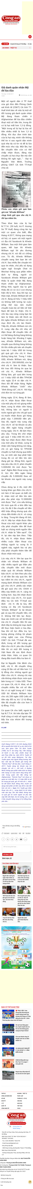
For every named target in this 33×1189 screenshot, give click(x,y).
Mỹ (20, 833)
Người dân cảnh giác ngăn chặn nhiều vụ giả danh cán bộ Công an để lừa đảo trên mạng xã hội (9, 879)
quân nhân (14, 833)
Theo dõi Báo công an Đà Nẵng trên (11, 826)
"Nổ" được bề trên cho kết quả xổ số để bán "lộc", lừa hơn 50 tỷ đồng (9, 898)
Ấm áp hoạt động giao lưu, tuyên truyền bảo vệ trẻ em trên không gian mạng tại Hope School (23, 1027)
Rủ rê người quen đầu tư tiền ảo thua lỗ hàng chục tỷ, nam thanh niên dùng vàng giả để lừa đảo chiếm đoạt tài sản (24, 900)
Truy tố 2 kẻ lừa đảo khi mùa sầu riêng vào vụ (8, 919)
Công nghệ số (5, 1108)
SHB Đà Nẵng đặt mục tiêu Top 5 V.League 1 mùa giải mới (22, 1062)
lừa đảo (28, 833)
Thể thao (19, 1105)
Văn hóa (19, 1100)
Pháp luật (20, 1096)
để (23, 833)
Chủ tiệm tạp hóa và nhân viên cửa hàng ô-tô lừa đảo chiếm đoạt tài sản (23, 878)
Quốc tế (3, 1105)
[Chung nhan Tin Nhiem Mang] (16, 1127)
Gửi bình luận (7, 854)
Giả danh (6, 833)
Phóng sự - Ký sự (22, 1098)
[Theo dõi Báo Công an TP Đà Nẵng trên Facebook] (16, 1123)
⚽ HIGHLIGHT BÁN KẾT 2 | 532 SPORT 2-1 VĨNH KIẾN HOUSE (23, 1050)
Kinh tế (3, 1100)
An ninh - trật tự (9, 48)
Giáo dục (19, 1103)
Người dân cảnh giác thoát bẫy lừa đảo (23, 919)
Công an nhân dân (6, 1096)
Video (18, 1108)
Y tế (2, 1103)
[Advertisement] (16, 67)
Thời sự (3, 1093)
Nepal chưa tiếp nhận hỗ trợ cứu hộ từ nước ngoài (23, 1072)
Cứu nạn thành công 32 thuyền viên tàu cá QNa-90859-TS (23, 1038)
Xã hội (3, 1098)
